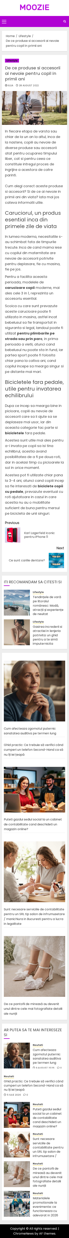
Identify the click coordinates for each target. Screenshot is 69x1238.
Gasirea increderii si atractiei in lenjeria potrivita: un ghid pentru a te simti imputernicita (47, 635)
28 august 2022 (29, 85)
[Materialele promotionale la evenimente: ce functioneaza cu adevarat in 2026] (17, 1204)
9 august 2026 (45, 1067)
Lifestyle (12, 60)
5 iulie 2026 (14, 1094)
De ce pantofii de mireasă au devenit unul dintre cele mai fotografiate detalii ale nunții (33, 1009)
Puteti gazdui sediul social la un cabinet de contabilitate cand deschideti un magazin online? (33, 824)
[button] (4, 21)
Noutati (38, 1045)
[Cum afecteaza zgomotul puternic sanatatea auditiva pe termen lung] (34, 691)
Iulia (10, 85)
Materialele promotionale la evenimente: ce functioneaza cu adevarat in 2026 (45, 1206)
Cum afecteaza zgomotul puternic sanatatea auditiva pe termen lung (30, 731)
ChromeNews (23, 1233)
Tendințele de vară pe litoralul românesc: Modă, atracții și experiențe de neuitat (48, 605)
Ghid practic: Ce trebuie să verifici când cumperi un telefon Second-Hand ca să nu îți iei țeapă (33, 750)
